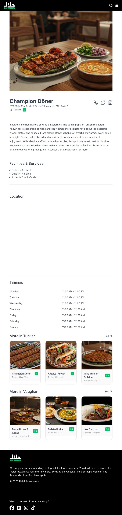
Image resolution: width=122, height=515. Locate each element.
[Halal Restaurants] (9, 5)
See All (108, 335)
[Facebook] (12, 507)
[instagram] (26, 507)
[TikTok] (33, 507)
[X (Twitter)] (19, 507)
